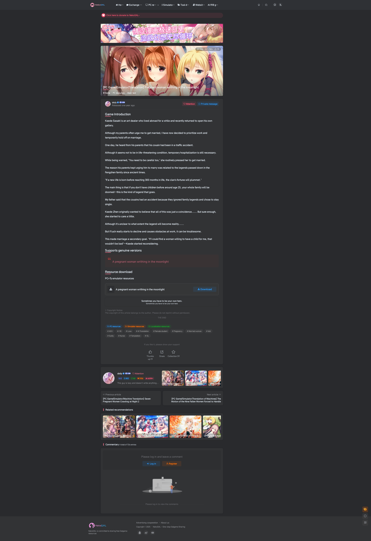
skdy (114, 102)
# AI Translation (142, 331)
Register (173, 463)
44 (134, 378)
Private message (209, 104)
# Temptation (134, 336)
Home (107, 93)
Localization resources (160, 326)
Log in (153, 463)
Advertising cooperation (147, 522)
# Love (128, 331)
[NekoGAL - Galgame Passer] (97, 525)
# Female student (160, 331)
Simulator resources (136, 326)
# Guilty (110, 336)
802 (127, 378)
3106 (141, 378)
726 (201, 49)
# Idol (208, 331)
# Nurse (121, 336)
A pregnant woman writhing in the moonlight (140, 261)
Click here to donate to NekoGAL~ (123, 15)
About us (165, 522)
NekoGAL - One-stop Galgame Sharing (169, 527)
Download (206, 289)
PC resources (119, 93)
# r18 (119, 331)
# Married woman (194, 331)
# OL (147, 336)
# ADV (110, 331)
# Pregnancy (177, 331)
